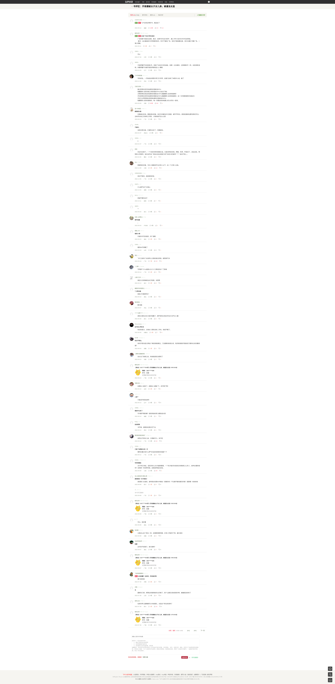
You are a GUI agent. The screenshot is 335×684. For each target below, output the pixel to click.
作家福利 (153, 2)
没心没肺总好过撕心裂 (141, 476)
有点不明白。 (139, 340)
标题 (136, 544)
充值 (166, 2)
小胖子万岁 (138, 277)
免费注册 (145, 657)
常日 (136, 255)
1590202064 (138, 173)
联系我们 (190, 674)
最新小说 (141, 679)
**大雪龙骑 (138, 291)
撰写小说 (183, 674)
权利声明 (209, 674)
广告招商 (203, 674)
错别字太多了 (139, 410)
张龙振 (136, 530)
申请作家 (160, 2)
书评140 (134, 15)
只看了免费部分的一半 (141, 449)
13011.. (137, 244)
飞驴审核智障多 (139, 573)
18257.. (137, 206)
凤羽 (136, 149)
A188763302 (138, 20)
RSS (136, 679)
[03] (195, 630)
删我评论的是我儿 (140, 288)
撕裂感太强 (138, 111)
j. (135, 519)
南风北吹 (137, 33)
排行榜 (148, 2)
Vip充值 (164, 674)
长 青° (136, 337)
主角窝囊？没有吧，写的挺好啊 (146, 576)
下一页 (203, 630)
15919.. (137, 138)
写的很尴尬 (138, 463)
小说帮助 (136, 674)
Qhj (136, 162)
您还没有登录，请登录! (135, 657)
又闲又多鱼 (138, 86)
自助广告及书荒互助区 (145, 36)
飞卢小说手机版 (127, 674)
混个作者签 (138, 108)
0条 (151, 57)
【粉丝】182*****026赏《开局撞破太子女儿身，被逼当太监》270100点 (156, 614)
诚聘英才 (196, 674)
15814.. (137, 51)
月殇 (136, 587)
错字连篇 (137, 220)
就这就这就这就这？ (140, 435)
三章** (136, 397)
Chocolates (138, 324)
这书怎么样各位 (139, 327)
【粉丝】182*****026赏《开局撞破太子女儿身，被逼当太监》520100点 (156, 503)
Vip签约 (158, 674)
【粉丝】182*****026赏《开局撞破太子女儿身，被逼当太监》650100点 (156, 367)
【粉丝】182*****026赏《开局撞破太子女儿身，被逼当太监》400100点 (156, 557)
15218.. (137, 460)
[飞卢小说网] (129, 2)
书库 (143, 2)
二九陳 (136, 266)
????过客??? (139, 313)
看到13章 (137, 233)
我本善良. (137, 302)
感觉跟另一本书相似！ (141, 479)
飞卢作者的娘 (138, 75)
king (136, 421)
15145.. (137, 124)
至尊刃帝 (137, 383)
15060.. (137, 408)
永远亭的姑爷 (138, 541)
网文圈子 (137, 2)
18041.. (137, 62)
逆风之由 (137, 601)
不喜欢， (137, 127)
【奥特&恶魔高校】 (140, 353)
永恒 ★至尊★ (139, 217)
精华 (152, 15)
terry (136, 195)
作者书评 (160, 15)
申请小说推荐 (151, 674)
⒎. (135, 489)
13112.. (137, 446)
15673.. (137, 184)
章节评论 (144, 15)
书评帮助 (171, 2)
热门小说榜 (147, 679)
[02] (188, 630)
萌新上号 (137, 230)
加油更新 (137, 424)
